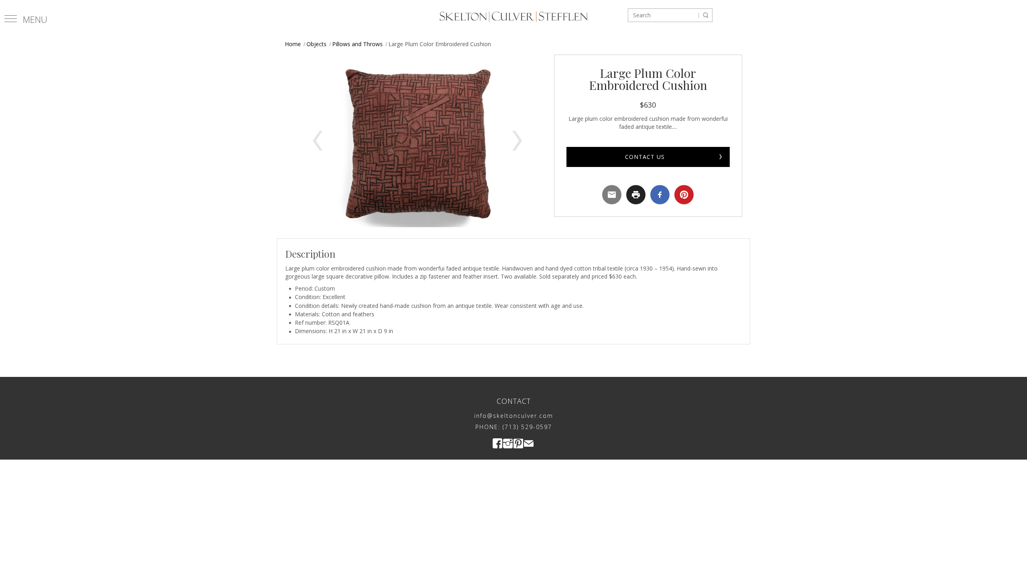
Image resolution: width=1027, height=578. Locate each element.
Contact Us (645, 157)
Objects (316, 44)
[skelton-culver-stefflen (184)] (417, 141)
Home (293, 44)
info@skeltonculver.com (513, 415)
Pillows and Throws (357, 44)
